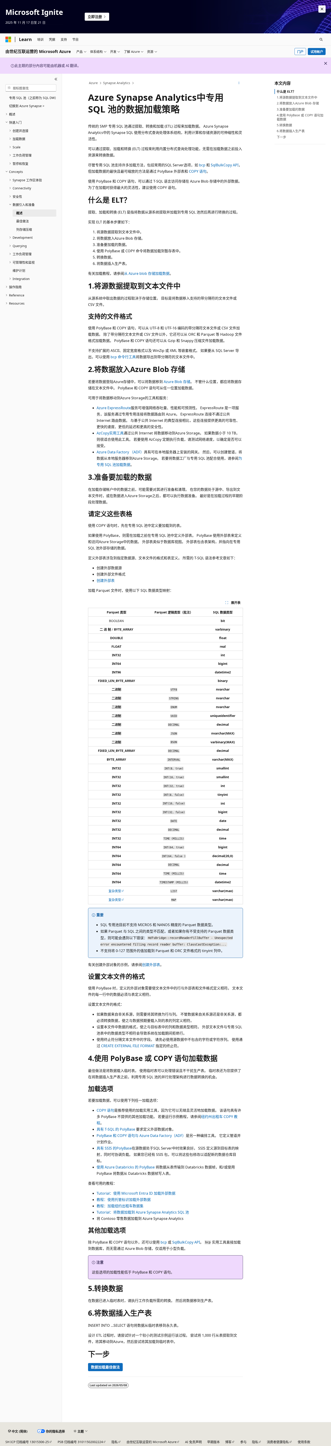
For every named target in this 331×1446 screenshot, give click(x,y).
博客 (228, 1442)
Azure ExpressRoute (114, 407)
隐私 (114, 1442)
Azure (93, 83)
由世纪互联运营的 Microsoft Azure (152, 1442)
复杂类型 (115, 891)
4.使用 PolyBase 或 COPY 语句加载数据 (300, 117)
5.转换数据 (284, 125)
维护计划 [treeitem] (19, 270)
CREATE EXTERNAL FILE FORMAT (128, 1045)
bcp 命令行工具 (123, 356)
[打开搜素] (321, 39)
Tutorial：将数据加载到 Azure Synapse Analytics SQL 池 (143, 1212)
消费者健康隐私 (278, 1442)
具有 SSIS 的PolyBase (114, 1148)
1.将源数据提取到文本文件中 (297, 97)
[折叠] (56, 79)
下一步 (281, 137)
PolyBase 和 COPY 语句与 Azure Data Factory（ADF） (141, 1135)
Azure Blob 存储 (177, 381)
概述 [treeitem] (19, 213)
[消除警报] (322, 9)
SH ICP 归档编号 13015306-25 (27, 1442)
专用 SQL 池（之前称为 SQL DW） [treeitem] (32, 98)
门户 (300, 51)
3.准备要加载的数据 (291, 109)
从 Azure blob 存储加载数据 (147, 273)
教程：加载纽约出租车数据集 (120, 1205)
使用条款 (304, 1442)
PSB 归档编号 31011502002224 (80, 1442)
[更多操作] (239, 83)
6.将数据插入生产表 (291, 131)
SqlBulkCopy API (224, 165)
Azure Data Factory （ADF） (120, 452)
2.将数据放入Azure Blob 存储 (298, 103)
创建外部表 (106, 580)
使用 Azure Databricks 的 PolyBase (126, 1167)
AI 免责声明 (193, 1442)
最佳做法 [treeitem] (22, 221)
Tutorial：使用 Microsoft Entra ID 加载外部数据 (136, 1193)
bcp (202, 165)
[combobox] (30, 88)
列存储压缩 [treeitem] (24, 229)
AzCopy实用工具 (110, 433)
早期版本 (213, 1442)
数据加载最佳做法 (105, 1367)
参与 (243, 1442)
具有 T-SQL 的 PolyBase (116, 1129)
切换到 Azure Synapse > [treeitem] (26, 106)
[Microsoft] (8, 39)
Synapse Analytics (116, 83)
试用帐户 (317, 51)
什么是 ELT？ (286, 91)
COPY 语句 (197, 171)
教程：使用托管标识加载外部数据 (124, 1199)
